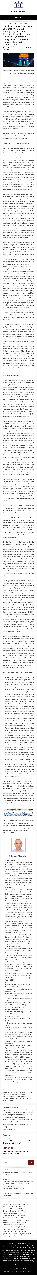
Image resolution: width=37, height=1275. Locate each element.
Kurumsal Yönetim (8, 1218)
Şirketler (16, 1236)
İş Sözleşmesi (20, 1233)
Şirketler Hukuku (26, 1236)
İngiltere (24, 1231)
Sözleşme (23, 1222)
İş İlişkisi (9, 1236)
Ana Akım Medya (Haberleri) (12, 1091)
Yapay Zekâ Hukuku (18, 1229)
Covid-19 (17, 1209)
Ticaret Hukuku (19, 1224)
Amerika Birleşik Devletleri (23, 1204)
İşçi (4, 1236)
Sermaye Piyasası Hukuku (11, 1222)
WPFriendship (17, 1271)
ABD (4, 1204)
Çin (15, 1231)
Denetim (24, 1209)
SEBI (22, 1098)
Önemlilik (6, 1098)
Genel (5, 1089)
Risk (10, 1220)
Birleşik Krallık (7, 1209)
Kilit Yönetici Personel (19, 1096)
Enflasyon (13, 1211)
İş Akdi (5, 1233)
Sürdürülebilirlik (8, 1224)
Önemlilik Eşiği (15, 1098)
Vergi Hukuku (25, 1227)
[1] (4, 820)
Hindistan (16, 1093)
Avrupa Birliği (13, 1206)
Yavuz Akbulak (18, 855)
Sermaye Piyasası (22, 1220)
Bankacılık (22, 1206)
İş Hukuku (12, 1233)
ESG (19, 1211)
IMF (20, 1213)
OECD (5, 1220)
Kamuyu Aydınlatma (9, 1215)
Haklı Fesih (6, 1213)
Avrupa (5, 1206)
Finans (24, 1211)
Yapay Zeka (6, 1229)
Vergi (18, 1227)
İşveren (28, 1233)
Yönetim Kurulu (7, 1231)
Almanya (10, 1204)
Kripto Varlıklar (21, 1215)
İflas (19, 1231)
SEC (14, 1220)
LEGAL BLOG (18, 11)
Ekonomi (5, 1211)
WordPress (30, 1271)
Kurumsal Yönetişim (22, 1218)
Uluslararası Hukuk (9, 1227)
